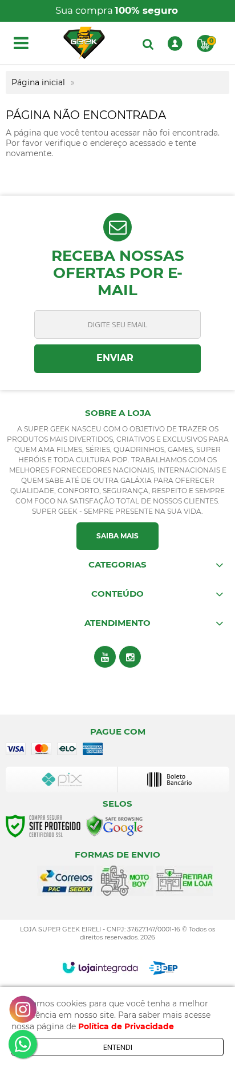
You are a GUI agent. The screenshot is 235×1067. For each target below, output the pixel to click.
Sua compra (116, 10)
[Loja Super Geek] (84, 43)
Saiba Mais (117, 535)
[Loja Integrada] (100, 967)
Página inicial (38, 82)
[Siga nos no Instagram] (130, 656)
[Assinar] (117, 358)
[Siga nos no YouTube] (105, 656)
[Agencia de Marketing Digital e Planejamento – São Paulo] (163, 968)
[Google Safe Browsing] (114, 825)
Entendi (117, 1047)
